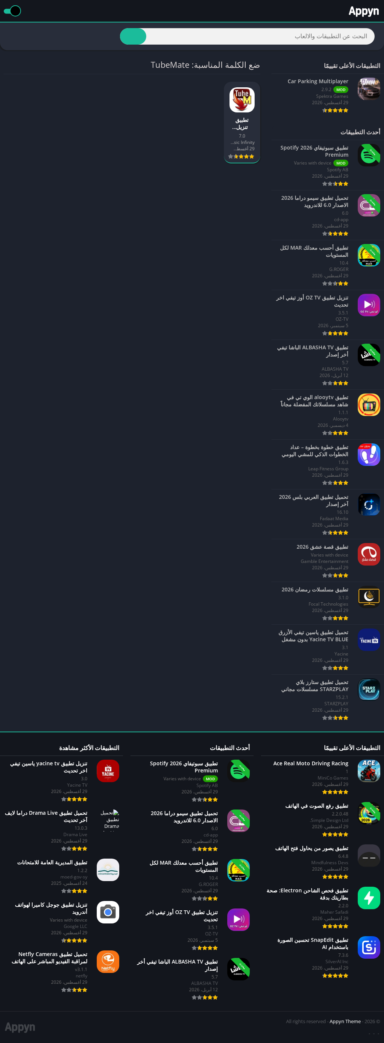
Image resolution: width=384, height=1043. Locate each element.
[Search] (133, 36)
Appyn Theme (345, 1021)
